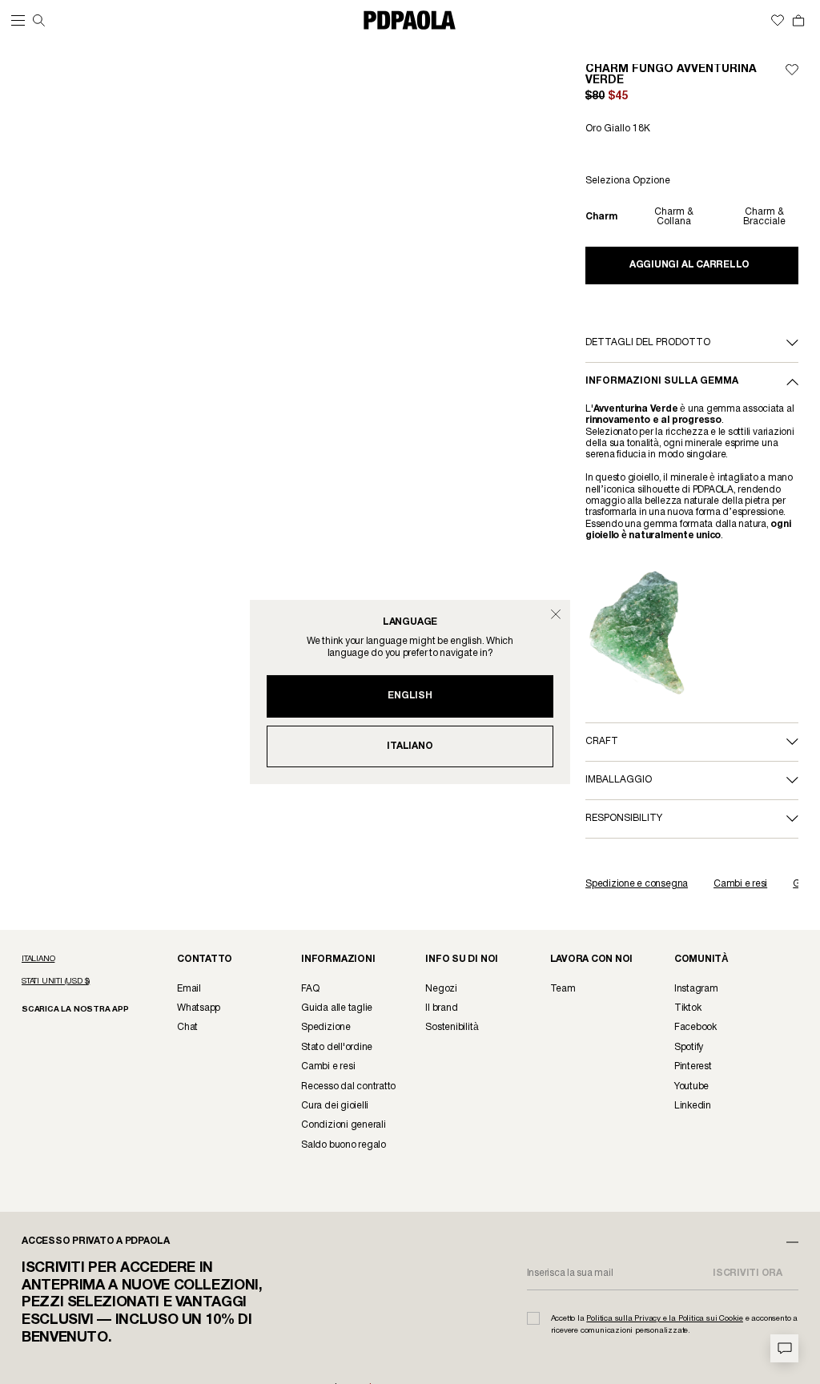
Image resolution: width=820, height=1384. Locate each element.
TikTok (687, 1008)
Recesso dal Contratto (348, 1086)
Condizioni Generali (343, 1124)
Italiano (409, 746)
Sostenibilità (451, 1027)
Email (189, 988)
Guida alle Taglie (336, 1008)
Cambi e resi (740, 883)
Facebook (695, 1027)
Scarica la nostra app (75, 1009)
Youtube (691, 1086)
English (410, 695)
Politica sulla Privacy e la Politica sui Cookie (664, 1318)
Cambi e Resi (328, 1066)
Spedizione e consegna (636, 883)
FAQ (310, 988)
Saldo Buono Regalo (343, 1145)
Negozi (441, 988)
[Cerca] (39, 20)
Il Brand (441, 1008)
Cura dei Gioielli (334, 1105)
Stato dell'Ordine (336, 1047)
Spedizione (326, 1027)
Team (563, 988)
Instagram (696, 988)
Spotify (688, 1047)
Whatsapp (198, 1008)
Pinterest (693, 1066)
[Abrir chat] (784, 1348)
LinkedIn (692, 1105)
